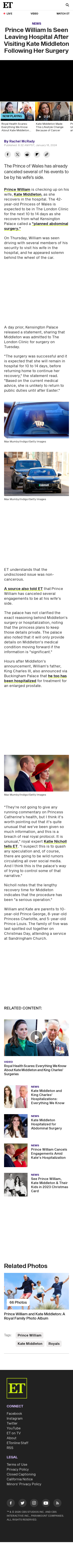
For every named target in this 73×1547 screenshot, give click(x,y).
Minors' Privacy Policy (24, 1484)
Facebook (14, 1413)
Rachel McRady (22, 141)
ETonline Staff (17, 1443)
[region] (36, 80)
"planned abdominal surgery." (36, 226)
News (36, 23)
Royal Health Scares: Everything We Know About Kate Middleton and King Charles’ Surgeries (35, 1070)
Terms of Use (17, 1464)
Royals (54, 1344)
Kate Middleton (27, 194)
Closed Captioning (21, 1474)
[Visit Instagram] (34, 1503)
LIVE (9, 14)
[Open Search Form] (67, 5)
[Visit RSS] (57, 1503)
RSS (10, 1448)
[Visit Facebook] (11, 1503)
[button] (36, 1037)
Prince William (17, 189)
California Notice (20, 1479)
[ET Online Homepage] (9, 5)
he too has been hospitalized (35, 678)
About (11, 1438)
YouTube (13, 1428)
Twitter (12, 1423)
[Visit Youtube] (46, 1503)
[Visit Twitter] (22, 1503)
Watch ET (63, 14)
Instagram (15, 1418)
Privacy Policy (18, 1469)
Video (34, 14)
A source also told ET (23, 589)
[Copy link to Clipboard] (46, 155)
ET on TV (14, 1433)
